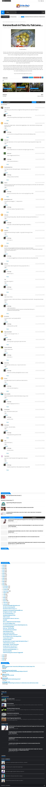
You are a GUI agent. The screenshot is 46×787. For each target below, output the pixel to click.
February (5, 602)
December (5, 586)
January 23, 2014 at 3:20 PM (39, 230)
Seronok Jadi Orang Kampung (21, 89)
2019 (3, 576)
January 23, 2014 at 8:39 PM (39, 331)
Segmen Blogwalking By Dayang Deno (14, 502)
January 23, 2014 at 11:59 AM (39, 107)
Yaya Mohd (6, 456)
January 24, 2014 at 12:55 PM (39, 222)
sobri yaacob (7, 107)
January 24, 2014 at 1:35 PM (39, 354)
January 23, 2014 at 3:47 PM (39, 245)
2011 (3, 658)
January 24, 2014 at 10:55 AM (39, 378)
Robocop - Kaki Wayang (8, 628)
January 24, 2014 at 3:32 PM (39, 409)
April (4, 599)
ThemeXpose (7, 785)
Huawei (14, 16)
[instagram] (41, 1)
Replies (6, 113)
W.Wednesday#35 (7, 651)
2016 (3, 581)
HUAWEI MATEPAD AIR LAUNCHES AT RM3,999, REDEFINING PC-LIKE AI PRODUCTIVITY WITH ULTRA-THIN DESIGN (25, 526)
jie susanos (6, 316)
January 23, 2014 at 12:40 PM (39, 174)
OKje (5, 440)
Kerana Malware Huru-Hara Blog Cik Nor (12, 636)
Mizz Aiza (6, 123)
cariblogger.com (6, 682)
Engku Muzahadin (8, 331)
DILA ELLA (6, 263)
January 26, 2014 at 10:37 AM (39, 417)
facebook (43, 102)
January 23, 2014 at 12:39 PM (39, 132)
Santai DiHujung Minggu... (9, 626)
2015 (3, 583)
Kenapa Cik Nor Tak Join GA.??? (10, 646)
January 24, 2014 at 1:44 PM (39, 393)
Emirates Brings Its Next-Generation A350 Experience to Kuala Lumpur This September (18, 667)
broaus (5, 378)
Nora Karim (6, 425)
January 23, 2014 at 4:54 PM (39, 263)
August (5, 592)
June (4, 596)
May (4, 597)
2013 (3, 655)
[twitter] (40, 1)
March (4, 600)
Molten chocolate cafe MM (8, 675)
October (5, 589)
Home (4, 21)
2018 (3, 578)
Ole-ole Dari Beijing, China (9, 623)
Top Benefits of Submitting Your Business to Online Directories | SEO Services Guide (20, 682)
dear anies (7, 761)
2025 (3, 566)
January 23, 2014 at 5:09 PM (39, 294)
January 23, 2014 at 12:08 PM (39, 115)
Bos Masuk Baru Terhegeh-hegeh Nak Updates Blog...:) (15, 641)
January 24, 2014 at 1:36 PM (39, 370)
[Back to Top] (44, 785)
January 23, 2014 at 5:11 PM (40, 316)
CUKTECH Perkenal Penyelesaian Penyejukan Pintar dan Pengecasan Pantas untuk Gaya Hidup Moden (26, 520)
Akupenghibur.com (8, 199)
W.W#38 (5, 620)
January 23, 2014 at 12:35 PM (39, 182)
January (5, 604)
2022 (3, 571)
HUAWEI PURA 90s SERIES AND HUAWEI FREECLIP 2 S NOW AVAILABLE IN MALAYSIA (23, 536)
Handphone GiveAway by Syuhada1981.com (13, 610)
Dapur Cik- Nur (5, 674)
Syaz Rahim (7, 765)
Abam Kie (7, 774)
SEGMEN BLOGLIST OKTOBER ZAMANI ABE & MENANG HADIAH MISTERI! (19, 507)
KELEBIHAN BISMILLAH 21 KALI (9, 615)
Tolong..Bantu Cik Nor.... (8, 638)
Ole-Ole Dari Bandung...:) (8, 613)
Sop (5, 279)
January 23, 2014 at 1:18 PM (40, 199)
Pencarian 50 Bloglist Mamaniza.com (11, 605)
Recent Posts (12, 517)
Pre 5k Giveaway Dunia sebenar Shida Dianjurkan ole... (15, 625)
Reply (5, 111)
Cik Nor (8, 115)
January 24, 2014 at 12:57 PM (39, 238)
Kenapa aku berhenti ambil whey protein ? (11, 679)
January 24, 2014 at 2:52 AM (39, 362)
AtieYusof (6, 140)
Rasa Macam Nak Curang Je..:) (10, 608)
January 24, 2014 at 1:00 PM (39, 255)
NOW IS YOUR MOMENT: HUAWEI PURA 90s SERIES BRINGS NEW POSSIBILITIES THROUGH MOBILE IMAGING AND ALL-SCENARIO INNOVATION (26, 543)
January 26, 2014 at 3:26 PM (39, 456)
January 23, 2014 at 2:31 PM (39, 214)
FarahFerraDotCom (8, 167)
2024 (3, 568)
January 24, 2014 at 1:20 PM (39, 323)
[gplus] (43, 1)
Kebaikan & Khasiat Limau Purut (13, 708)
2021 (3, 573)
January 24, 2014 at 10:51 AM (39, 153)
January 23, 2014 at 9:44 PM (39, 347)
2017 (3, 579)
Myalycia (6, 230)
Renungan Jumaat (10, 698)
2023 (3, 570)
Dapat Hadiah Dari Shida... (9, 633)
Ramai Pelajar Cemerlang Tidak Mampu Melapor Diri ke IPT (15, 671)
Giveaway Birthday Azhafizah (10, 629)
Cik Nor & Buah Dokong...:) (35, 90)
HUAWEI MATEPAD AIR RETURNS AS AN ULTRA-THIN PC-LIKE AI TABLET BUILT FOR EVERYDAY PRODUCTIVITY (23, 513)
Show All (43, 685)
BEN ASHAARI (5, 678)
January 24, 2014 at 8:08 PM (39, 424)
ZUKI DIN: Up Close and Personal (9, 670)
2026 (3, 565)
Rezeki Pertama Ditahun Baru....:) (10, 649)
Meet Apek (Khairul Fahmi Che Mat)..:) (14, 495)
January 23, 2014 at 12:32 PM (39, 167)
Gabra (3, 665)
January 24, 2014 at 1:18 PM (40, 306)
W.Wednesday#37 (7, 639)
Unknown (6, 215)
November (5, 587)
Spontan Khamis (10, 703)
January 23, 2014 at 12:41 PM (39, 191)
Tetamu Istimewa (8, 347)
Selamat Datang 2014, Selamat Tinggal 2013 (13, 652)
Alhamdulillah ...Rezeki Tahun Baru (11, 644)
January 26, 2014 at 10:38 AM (39, 432)
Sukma (5, 182)
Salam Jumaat (6, 616)
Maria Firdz (6, 363)
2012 (3, 656)
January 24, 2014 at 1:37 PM (40, 386)
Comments (34, 517)
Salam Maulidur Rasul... (8, 631)
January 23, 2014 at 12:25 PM (39, 139)
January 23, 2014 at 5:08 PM (39, 279)
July (4, 594)
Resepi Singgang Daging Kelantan (14, 718)
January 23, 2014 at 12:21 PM (39, 123)
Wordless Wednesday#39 (9, 607)
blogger (34, 102)
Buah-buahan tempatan (9, 21)
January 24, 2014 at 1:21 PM (40, 339)
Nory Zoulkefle (7, 394)
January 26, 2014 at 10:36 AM (39, 401)
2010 (3, 660)
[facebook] (38, 1)
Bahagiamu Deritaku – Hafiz (9, 612)
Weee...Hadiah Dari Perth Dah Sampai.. (12, 621)
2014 (3, 584)
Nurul (5, 295)
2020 (3, 575)
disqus (38, 102)
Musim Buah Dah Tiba (7, 90)
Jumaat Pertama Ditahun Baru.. (10, 647)
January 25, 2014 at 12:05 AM (39, 440)
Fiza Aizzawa (6, 409)
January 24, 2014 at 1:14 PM (40, 271)
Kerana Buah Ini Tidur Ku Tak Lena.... (11, 618)
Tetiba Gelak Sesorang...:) (9, 642)
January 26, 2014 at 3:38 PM (39, 464)
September (6, 591)
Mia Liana (7, 770)
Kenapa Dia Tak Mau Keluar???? (7, 500)
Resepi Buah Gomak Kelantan (13, 713)
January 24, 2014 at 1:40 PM (39, 159)
